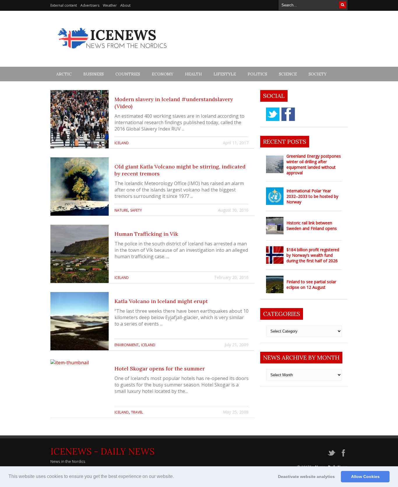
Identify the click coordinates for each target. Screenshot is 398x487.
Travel (137, 412)
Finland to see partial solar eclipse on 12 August (311, 284)
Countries (127, 74)
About (125, 5)
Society (318, 74)
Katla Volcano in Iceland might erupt (161, 301)
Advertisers (89, 5)
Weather (110, 5)
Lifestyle (225, 74)
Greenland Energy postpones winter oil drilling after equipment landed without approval (313, 164)
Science (288, 74)
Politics (257, 74)
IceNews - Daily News (102, 451)
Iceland (122, 142)
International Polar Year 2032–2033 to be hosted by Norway (312, 196)
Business (93, 74)
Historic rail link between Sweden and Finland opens (311, 225)
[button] (176, 477)
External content (63, 5)
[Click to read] (79, 119)
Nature (121, 210)
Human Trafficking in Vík (146, 234)
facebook (288, 114)
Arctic (64, 74)
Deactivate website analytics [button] (306, 476)
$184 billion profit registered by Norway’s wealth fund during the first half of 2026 (312, 255)
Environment (127, 344)
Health (193, 74)
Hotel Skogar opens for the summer (160, 368)
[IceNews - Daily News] (112, 51)
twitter (272, 114)
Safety (136, 210)
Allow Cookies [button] (365, 476)
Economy (162, 74)
